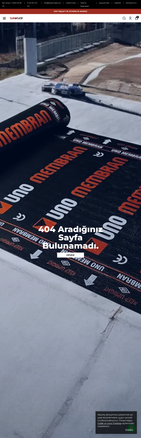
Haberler (117, 3)
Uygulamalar (104, 3)
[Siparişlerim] (130, 18)
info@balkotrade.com (52, 3)
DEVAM (70, 255)
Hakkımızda (71, 3)
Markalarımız (131, 3)
